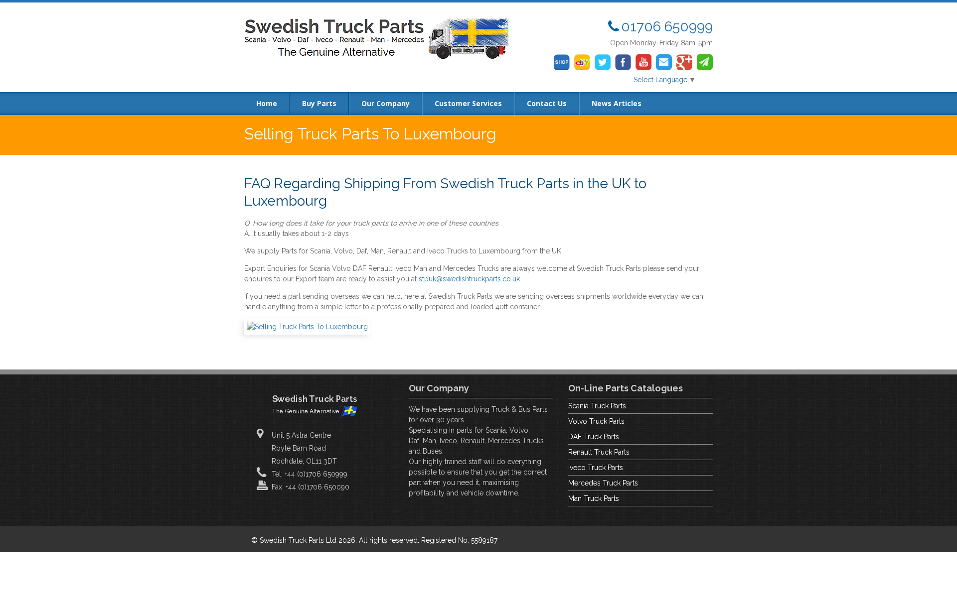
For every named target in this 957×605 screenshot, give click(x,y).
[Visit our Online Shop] (562, 62)
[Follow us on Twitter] (603, 62)
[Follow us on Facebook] (623, 62)
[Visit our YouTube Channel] (643, 62)
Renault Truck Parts (599, 452)
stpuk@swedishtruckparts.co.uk (469, 279)
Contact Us (547, 103)
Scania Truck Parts (597, 406)
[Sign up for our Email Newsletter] (705, 62)
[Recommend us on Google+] (684, 62)
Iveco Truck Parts (595, 468)
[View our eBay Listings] (582, 62)
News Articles (616, 103)
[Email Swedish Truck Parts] (664, 62)
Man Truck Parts (593, 498)
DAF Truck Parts (593, 437)
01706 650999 (667, 26)
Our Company (385, 103)
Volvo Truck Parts (596, 421)
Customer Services (468, 103)
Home (266, 103)
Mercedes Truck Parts (603, 483)
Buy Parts (319, 103)
